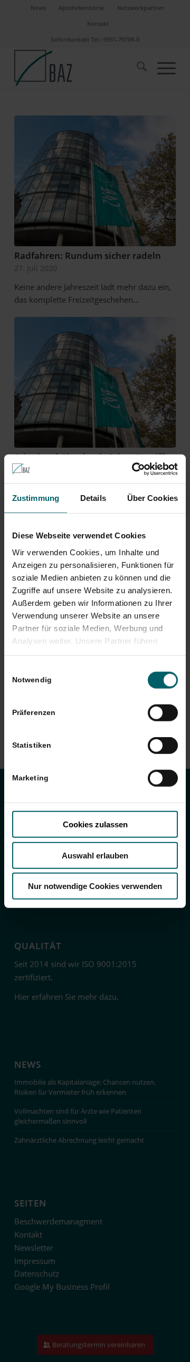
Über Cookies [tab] (152, 498)
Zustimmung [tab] (35, 498)
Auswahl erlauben (95, 855)
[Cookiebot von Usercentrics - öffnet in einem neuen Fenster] (134, 469)
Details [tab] (93, 498)
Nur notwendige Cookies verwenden (95, 886)
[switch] (163, 712)
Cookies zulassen (95, 824)
